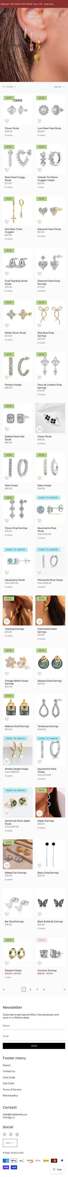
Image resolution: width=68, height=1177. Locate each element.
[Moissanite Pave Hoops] (50, 562)
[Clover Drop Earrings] (18, 510)
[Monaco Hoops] (18, 366)
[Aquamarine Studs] (18, 562)
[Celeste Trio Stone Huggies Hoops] (50, 159)
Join (34, 1046)
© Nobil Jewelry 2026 (13, 1153)
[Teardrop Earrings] (18, 611)
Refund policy (10, 1095)
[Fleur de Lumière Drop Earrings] (50, 366)
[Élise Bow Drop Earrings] (50, 314)
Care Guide (9, 1077)
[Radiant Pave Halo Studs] (18, 418)
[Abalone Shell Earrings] (50, 662)
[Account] (56, 15)
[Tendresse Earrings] (50, 708)
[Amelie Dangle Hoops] (18, 750)
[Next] (57, 989)
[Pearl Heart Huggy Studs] (18, 159)
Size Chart (8, 1083)
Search (7, 1065)
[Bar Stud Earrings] (18, 903)
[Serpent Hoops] (18, 952)
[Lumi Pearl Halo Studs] (50, 110)
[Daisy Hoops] (50, 467)
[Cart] (63, 15)
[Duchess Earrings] (50, 952)
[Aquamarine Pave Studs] (50, 510)
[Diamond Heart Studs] (50, 211)
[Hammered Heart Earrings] (50, 611)
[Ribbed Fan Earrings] (18, 854)
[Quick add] (7, 121)
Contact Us (9, 1071)
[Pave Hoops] (18, 467)
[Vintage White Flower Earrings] (18, 662)
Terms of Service (12, 1089)
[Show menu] (4, 15)
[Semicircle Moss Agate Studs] (18, 802)
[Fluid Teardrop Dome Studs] (18, 262)
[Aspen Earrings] (50, 802)
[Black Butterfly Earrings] (50, 903)
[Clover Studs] (18, 110)
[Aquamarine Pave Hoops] (50, 750)
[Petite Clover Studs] (18, 314)
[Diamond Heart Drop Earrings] (50, 262)
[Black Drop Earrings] (50, 854)
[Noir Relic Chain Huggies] (18, 211)
